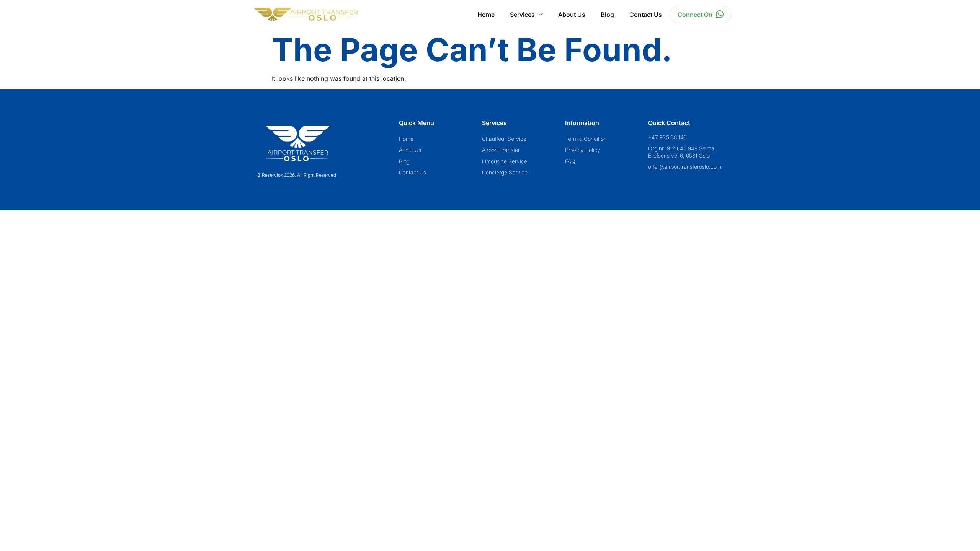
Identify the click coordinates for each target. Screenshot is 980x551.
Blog (607, 14)
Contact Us (645, 14)
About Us (571, 14)
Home (486, 14)
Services (522, 14)
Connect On (695, 14)
